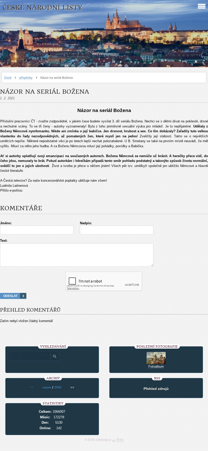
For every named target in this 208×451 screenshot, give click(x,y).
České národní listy (42, 8)
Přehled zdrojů (156, 389)
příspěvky (25, 78)
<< (32, 387)
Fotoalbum (156, 366)
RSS (120, 440)
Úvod (7, 78)
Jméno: (6, 223)
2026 (57, 387)
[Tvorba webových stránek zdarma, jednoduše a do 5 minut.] (114, 440)
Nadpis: (86, 223)
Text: (3, 240)
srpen (46, 387)
